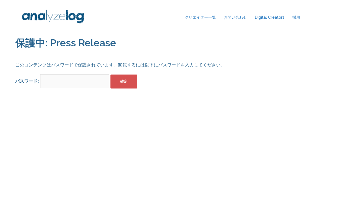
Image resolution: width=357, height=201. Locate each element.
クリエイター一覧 (200, 17)
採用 (296, 17)
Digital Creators (269, 17)
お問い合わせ (235, 17)
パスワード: (27, 81)
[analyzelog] (53, 17)
